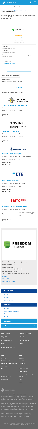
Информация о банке (8, 281)
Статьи (20, 379)
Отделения (21, 358)
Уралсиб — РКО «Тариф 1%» (12, 154)
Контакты (3, 358)
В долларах (7, 314)
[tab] (19, 291)
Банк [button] (4, 325)
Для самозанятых (9, 300)
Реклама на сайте (5, 360)
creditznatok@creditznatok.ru (19, 394)
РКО (21, 344)
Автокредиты (24, 340)
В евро (6, 316)
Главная (3, 6)
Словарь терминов (6, 376)
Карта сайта (4, 366)
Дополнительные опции (10, 76)
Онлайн (12, 63)
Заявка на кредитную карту (26, 374)
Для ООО (7, 63)
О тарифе (19, 69)
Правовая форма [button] (8, 291)
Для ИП (6, 295)
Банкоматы (21, 360)
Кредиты (4, 337)
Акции (20, 382)
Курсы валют (22, 363)
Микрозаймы (5, 333)
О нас (2, 355)
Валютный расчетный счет (12, 311)
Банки (20, 355)
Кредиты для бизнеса (8, 347)
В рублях (6, 308)
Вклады (22, 337)
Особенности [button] (7, 321)
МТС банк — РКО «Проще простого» (14, 207)
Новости (21, 376)
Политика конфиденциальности (9, 363)
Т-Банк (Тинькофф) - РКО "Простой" (15, 105)
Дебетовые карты (6, 340)
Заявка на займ (23, 371)
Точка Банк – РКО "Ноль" (11, 131)
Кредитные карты (25, 333)
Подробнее (12, 416)
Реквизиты (5, 279)
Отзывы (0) (19, 38)
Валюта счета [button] (7, 304)
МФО (2, 368)
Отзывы (4, 276)
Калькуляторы (4, 379)
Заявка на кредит (23, 368)
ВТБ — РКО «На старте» (10, 181)
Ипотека (4, 344)
